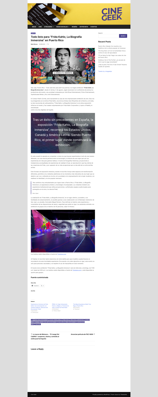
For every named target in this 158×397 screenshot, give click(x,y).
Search (100, 33)
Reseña (74, 27)
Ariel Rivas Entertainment (41, 319)
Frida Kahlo (66, 319)
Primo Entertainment (70, 322)
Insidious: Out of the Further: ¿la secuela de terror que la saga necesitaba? (111, 61)
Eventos (94, 27)
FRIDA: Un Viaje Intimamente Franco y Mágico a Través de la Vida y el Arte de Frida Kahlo (60, 305)
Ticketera (37, 324)
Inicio (34, 27)
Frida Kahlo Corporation (76, 319)
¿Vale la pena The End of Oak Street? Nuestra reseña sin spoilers (112, 65)
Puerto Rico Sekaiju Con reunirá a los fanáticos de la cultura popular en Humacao (112, 47)
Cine (40, 27)
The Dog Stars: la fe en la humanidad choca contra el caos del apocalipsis (111, 52)
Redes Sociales (63, 27)
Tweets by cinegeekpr (105, 71)
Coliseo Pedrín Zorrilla (55, 319)
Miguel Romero (40, 322)
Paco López (61, 322)
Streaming (49, 27)
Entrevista (84, 27)
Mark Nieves (34, 44)
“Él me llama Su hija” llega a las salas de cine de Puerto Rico (112, 56)
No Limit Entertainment (51, 322)
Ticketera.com (61, 254)
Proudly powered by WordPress (101, 394)
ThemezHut (124, 394)
